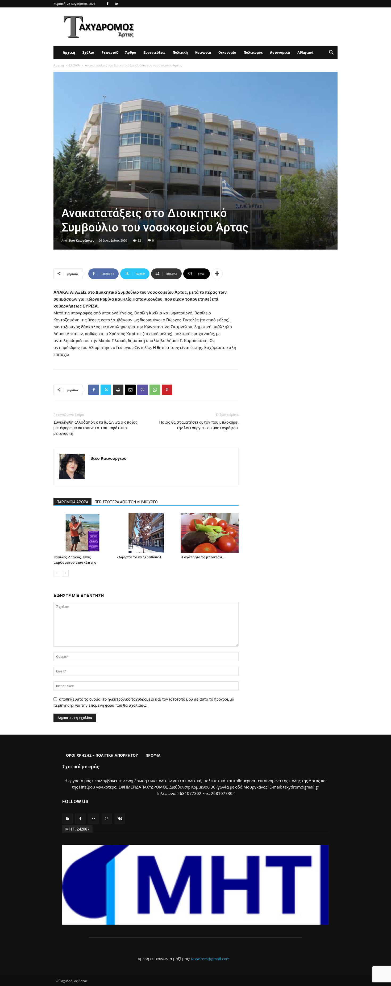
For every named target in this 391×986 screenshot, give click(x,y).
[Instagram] (107, 819)
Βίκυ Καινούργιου (81, 240)
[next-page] (65, 573)
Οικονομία (227, 52)
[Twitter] (106, 390)
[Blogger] (67, 819)
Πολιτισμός (253, 52)
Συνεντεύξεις (154, 52)
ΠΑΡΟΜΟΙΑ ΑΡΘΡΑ (72, 502)
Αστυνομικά (280, 52)
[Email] (130, 390)
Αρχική (69, 52)
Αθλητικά (305, 52)
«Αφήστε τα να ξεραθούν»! (139, 557)
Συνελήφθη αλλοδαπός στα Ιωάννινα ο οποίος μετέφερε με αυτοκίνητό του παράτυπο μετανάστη (95, 428)
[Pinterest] (167, 390)
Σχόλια (88, 52)
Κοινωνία (203, 52)
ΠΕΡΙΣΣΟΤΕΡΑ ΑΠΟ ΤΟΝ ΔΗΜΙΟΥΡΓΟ (126, 502)
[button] (331, 53)
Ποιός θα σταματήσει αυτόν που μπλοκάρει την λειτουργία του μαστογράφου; (199, 425)
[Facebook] (107, 3)
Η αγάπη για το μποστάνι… (202, 557)
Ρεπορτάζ (110, 52)
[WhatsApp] (154, 390)
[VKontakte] (120, 819)
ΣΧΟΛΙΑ (74, 65)
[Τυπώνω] (118, 390)
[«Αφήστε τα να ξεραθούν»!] (146, 533)
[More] (217, 273)
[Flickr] (93, 819)
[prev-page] (56, 573)
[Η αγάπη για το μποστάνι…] (210, 533)
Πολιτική (180, 52)
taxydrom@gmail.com (210, 958)
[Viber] (142, 390)
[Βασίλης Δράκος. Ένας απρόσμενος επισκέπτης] (82, 533)
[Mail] (116, 3)
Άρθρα (130, 52)
